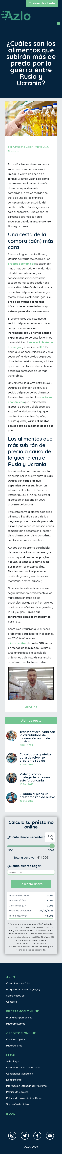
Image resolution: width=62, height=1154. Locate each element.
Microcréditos (14, 1045)
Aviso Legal (13, 1061)
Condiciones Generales (19, 1073)
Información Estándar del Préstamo (26, 1085)
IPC (42, 347)
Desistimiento (14, 1079)
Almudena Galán (23, 146)
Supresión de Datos (17, 1104)
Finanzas (13, 151)
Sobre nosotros (15, 995)
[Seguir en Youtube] (50, 1136)
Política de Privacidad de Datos (24, 1098)
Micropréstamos (15, 1023)
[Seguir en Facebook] (37, 1136)
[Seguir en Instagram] (12, 1136)
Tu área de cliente (42, 3)
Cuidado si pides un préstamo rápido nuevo (37, 795)
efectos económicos (21, 263)
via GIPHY (31, 706)
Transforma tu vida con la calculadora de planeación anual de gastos (37, 736)
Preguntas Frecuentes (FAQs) (23, 989)
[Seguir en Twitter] (25, 1136)
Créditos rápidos (15, 1039)
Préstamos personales (19, 1017)
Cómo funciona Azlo (18, 983)
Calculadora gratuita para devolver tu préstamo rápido (35, 757)
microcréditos (17, 643)
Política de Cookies (17, 1091)
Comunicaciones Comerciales (23, 1067)
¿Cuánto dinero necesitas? (26, 837)
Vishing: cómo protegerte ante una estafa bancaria (35, 777)
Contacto (11, 1001)
